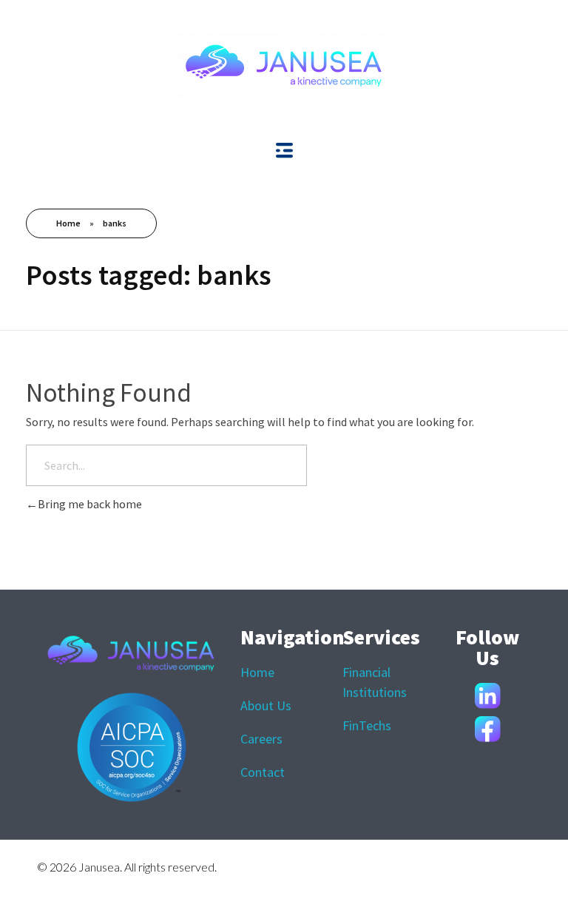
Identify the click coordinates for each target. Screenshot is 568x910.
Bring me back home (90, 503)
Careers (261, 738)
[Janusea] (284, 66)
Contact (262, 772)
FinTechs (366, 725)
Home (68, 223)
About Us (265, 705)
